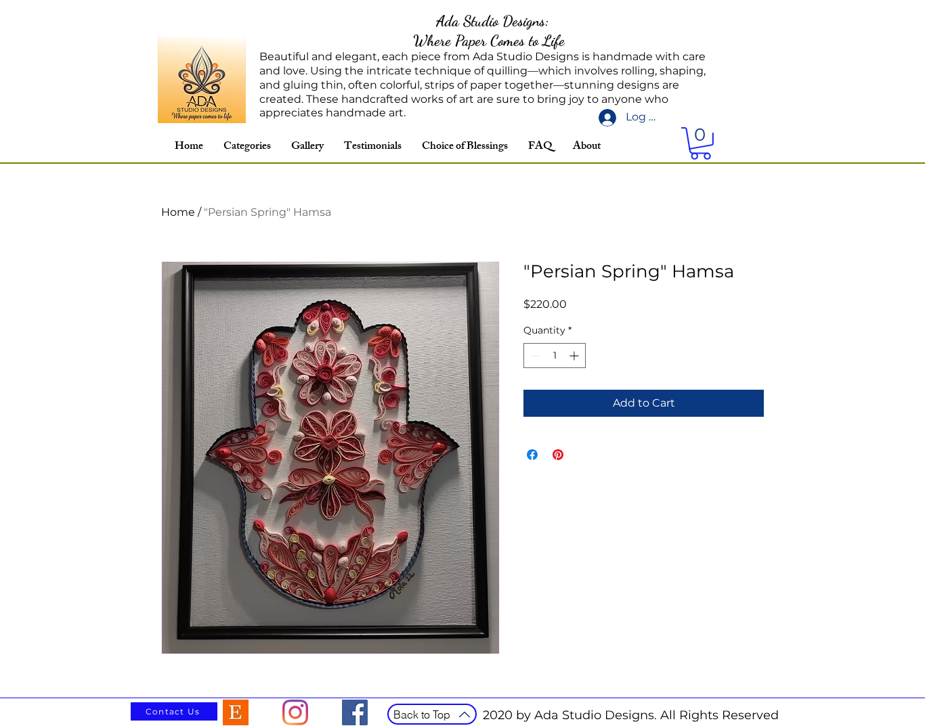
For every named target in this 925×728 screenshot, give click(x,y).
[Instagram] (295, 712)
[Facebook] (355, 712)
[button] (700, 143)
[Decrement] (533, 355)
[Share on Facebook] (532, 455)
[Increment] (575, 355)
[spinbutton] (554, 355)
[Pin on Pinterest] (558, 455)
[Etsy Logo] (236, 712)
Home (178, 212)
